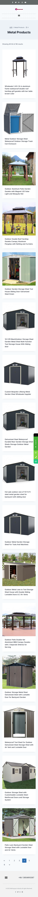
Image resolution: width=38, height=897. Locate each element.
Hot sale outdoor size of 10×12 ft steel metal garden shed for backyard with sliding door (17, 494)
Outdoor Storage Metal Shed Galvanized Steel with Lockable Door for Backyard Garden (17, 694)
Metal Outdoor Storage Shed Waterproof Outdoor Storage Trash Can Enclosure (19, 141)
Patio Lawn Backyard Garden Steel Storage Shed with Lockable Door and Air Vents (19, 847)
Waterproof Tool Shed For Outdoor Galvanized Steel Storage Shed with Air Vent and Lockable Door (19, 744)
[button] (19, 15)
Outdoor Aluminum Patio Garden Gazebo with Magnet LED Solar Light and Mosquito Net (17, 191)
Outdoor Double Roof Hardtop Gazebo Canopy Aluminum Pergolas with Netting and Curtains (19, 241)
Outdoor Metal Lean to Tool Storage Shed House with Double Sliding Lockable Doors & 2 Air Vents (19, 592)
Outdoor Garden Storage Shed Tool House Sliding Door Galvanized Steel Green (19, 291)
